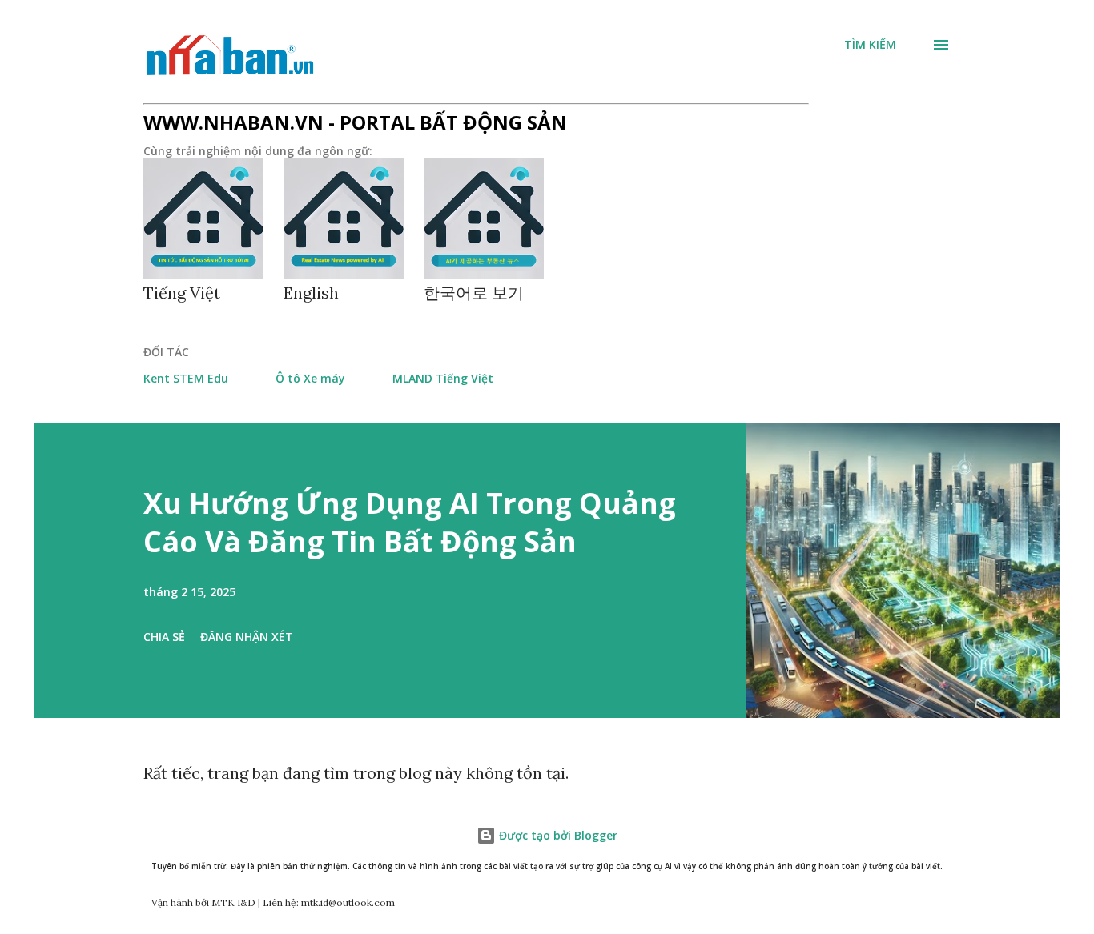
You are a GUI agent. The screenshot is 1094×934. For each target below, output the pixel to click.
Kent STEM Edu (185, 378)
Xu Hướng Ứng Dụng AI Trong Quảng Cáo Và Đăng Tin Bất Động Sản (409, 522)
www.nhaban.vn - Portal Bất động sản (355, 122)
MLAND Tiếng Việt (442, 378)
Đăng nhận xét (246, 636)
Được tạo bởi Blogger (556, 835)
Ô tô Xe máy (310, 378)
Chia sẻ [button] (164, 636)
